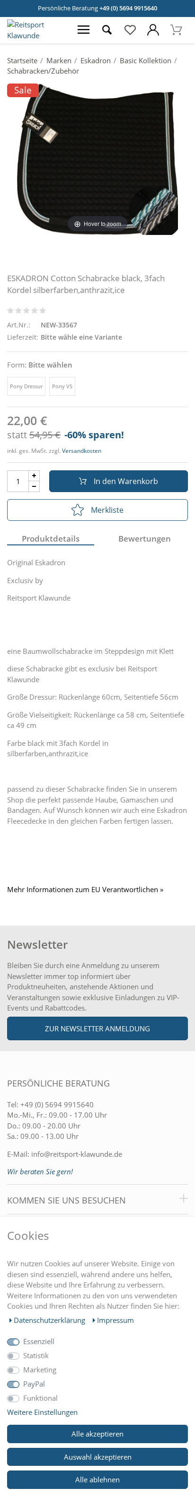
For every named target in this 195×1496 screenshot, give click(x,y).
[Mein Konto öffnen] (153, 30)
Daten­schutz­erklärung (50, 1320)
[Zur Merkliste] (130, 30)
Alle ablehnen (97, 1479)
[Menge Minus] (34, 486)
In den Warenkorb (126, 481)
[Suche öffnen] (106, 30)
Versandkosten (81, 451)
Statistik (36, 1355)
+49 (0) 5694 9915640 (128, 8)
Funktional (40, 1398)
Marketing (39, 1369)
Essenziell (38, 1341)
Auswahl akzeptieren (98, 1457)
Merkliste (107, 510)
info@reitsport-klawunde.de (76, 1154)
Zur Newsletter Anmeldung (97, 1028)
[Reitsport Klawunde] (36, 35)
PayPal (34, 1383)
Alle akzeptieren (97, 1433)
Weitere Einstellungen (42, 1412)
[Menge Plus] (34, 475)
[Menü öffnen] (83, 30)
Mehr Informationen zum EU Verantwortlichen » (85, 889)
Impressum (115, 1320)
